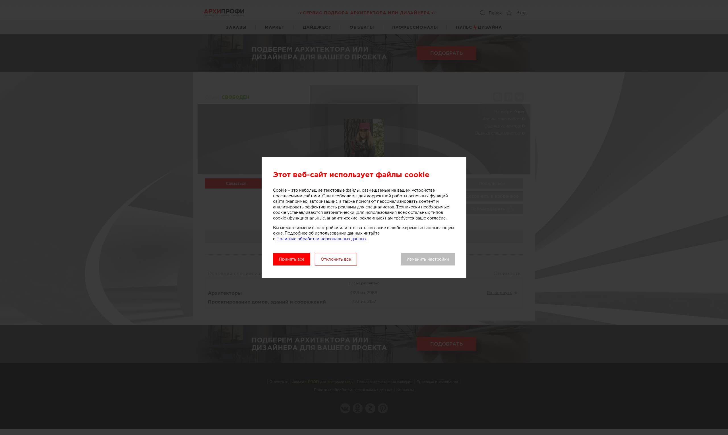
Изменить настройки (428, 259)
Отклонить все (336, 259)
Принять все (291, 259)
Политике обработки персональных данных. (321, 239)
